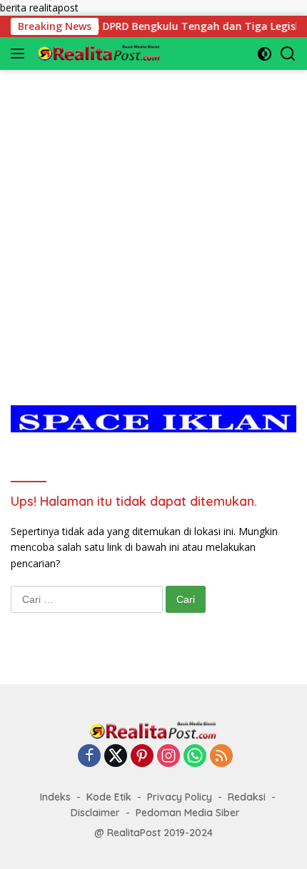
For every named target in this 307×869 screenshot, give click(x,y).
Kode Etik (108, 797)
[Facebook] (89, 756)
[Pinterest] (142, 756)
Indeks (55, 797)
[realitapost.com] (97, 53)
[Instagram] (168, 756)
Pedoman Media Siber (188, 812)
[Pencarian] (288, 54)
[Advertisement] (153, 223)
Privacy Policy (179, 797)
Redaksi (247, 797)
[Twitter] (115, 756)
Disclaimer (95, 812)
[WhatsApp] (194, 756)
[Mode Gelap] (264, 54)
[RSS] (221, 756)
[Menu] (20, 53)
